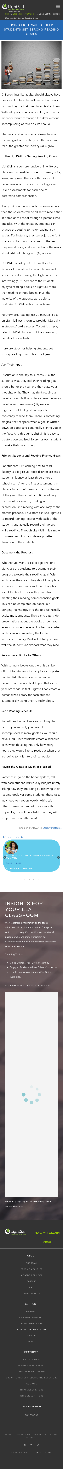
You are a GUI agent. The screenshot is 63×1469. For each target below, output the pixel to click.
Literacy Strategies (27, 14)
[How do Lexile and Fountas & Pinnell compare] (11, 853)
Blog (15, 14)
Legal (31, 1341)
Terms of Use (44, 1452)
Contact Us (31, 1415)
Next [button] (58, 857)
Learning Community (31, 1317)
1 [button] (24, 879)
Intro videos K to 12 (31, 1390)
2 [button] (29, 879)
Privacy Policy (20, 1452)
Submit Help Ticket (31, 1323)
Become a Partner (31, 1269)
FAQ (31, 1287)
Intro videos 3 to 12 (31, 1396)
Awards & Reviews (31, 1275)
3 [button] (33, 879)
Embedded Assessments (31, 1372)
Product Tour (31, 1360)
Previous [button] (4, 857)
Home (8, 14)
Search (31, 1335)
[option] (31, 856)
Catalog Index (31, 1293)
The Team (31, 1263)
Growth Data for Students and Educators (31, 1378)
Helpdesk (31, 1311)
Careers (31, 1281)
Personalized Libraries (31, 1366)
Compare (31, 1384)
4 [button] (38, 879)
